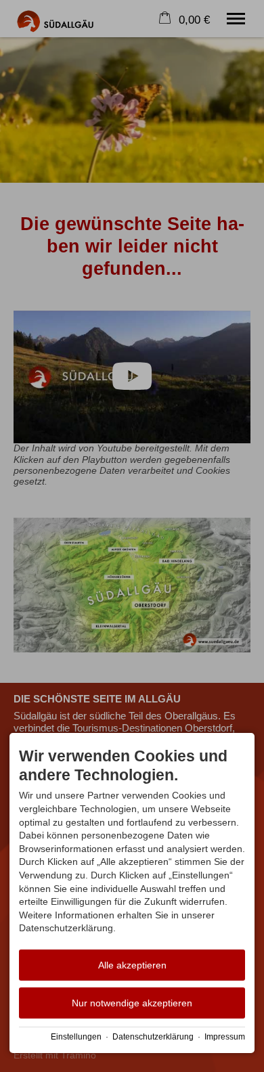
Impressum (224, 1037)
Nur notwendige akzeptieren (132, 1003)
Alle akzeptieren (132, 965)
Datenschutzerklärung (153, 1037)
